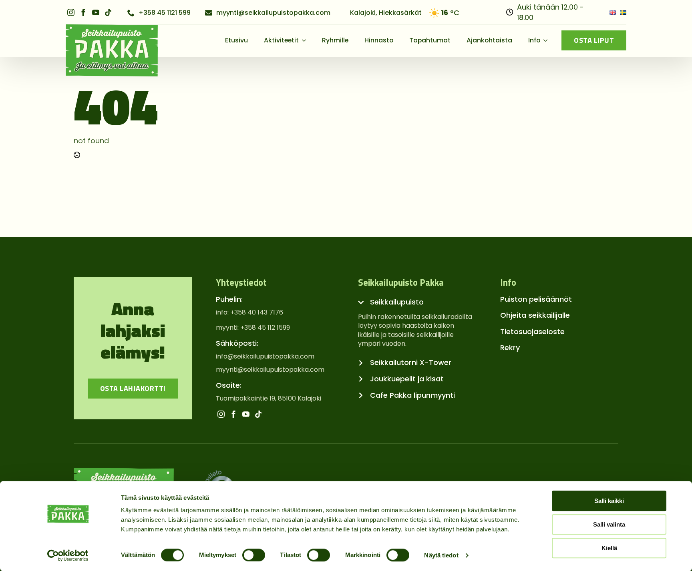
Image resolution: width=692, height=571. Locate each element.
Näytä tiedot (441, 555)
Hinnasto (378, 40)
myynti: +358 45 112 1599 (253, 327)
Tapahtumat (430, 40)
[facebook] (83, 12)
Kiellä (609, 548)
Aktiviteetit (281, 40)
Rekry (510, 348)
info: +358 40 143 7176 (249, 312)
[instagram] (71, 12)
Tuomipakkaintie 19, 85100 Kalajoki (268, 398)
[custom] (108, 12)
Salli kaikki (609, 500)
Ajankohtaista (489, 40)
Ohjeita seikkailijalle (535, 315)
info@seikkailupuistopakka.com (265, 356)
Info (534, 40)
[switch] (253, 555)
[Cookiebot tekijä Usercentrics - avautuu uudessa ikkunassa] (68, 555)
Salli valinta (609, 524)
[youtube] (96, 12)
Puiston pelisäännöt (536, 299)
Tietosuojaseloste (532, 332)
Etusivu (236, 40)
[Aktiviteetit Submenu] (306, 40)
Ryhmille (335, 40)
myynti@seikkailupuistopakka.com (270, 369)
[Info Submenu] (547, 40)
